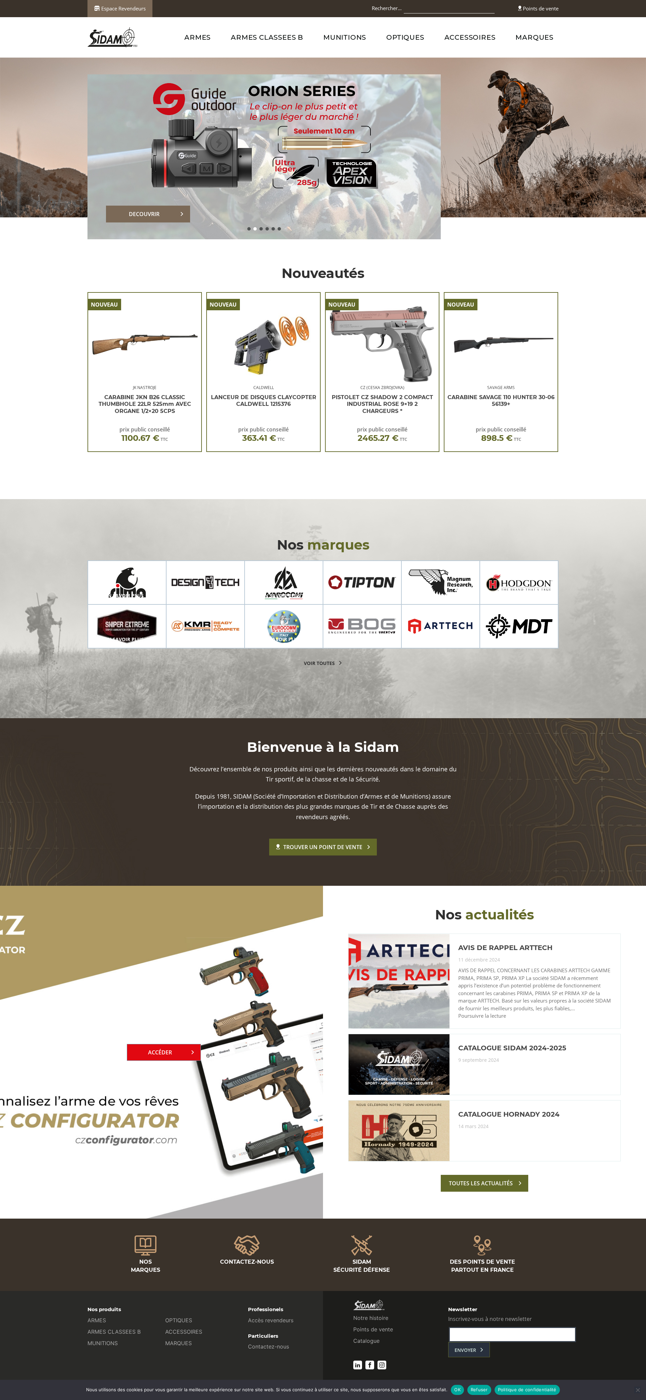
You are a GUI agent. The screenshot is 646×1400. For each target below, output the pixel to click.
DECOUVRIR (144, 214)
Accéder (160, 1052)
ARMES (197, 37)
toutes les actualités (481, 1183)
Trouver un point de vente (322, 847)
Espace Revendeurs (123, 8)
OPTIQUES (405, 37)
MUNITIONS (344, 37)
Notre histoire (370, 1318)
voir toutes (319, 663)
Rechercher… (387, 8)
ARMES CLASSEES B (267, 37)
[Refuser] (637, 1390)
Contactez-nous (268, 1346)
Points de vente (540, 8)
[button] (249, 229)
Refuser (479, 1389)
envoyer (465, 1350)
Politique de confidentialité (527, 1389)
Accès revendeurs (270, 1320)
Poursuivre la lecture (482, 1016)
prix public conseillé (144, 434)
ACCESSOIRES (470, 37)
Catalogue (366, 1340)
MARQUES (534, 37)
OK (457, 1389)
